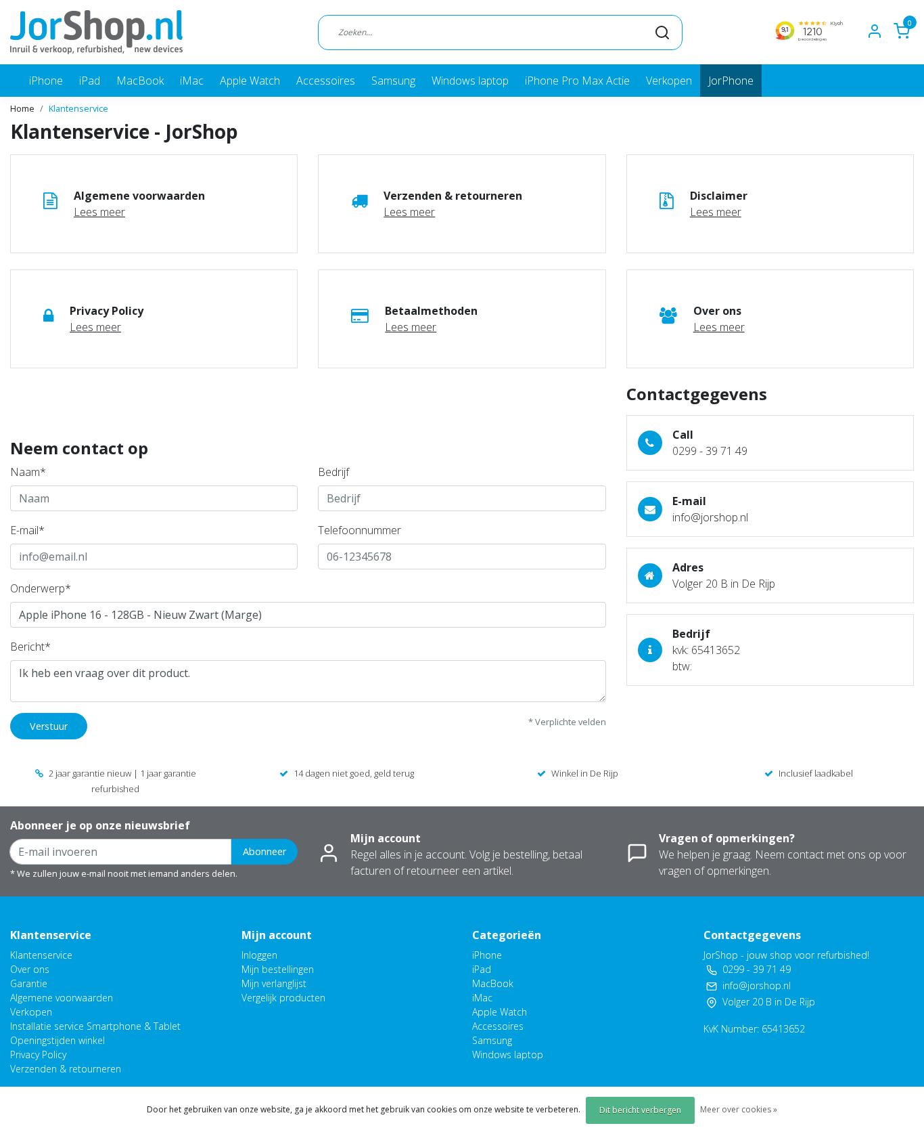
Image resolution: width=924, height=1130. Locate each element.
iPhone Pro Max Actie (577, 80)
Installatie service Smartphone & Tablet (95, 1026)
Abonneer (264, 851)
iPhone (46, 80)
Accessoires (325, 80)
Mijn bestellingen (277, 969)
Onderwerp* (40, 588)
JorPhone (731, 80)
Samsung (393, 80)
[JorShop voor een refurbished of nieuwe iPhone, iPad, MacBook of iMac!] (96, 32)
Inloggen (259, 955)
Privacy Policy (38, 1054)
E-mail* (27, 530)
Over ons (29, 969)
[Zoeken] (662, 32)
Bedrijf (333, 471)
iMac (192, 80)
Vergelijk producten (283, 997)
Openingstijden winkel (57, 1040)
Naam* (28, 471)
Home (22, 108)
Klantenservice (78, 108)
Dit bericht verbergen (640, 1110)
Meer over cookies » (738, 1109)
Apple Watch (250, 80)
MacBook (140, 80)
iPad (89, 80)
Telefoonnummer (359, 530)
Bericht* (30, 646)
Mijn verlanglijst (273, 983)
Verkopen (669, 80)
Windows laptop (470, 80)
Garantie (28, 983)
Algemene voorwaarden (61, 997)
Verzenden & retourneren (65, 1068)
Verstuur (49, 726)
